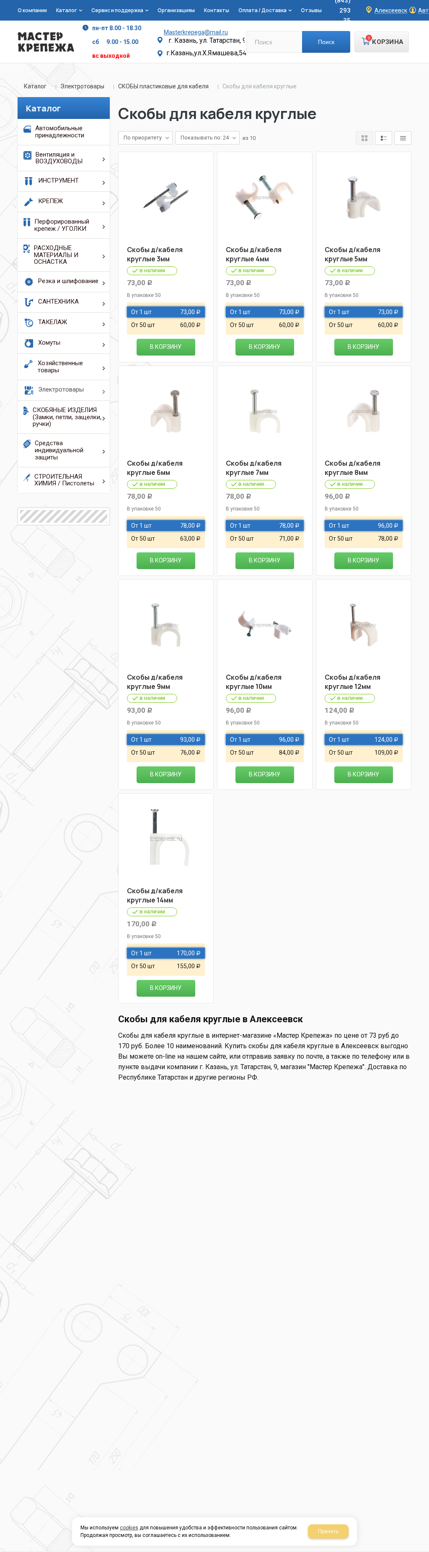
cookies (129, 1528)
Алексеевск (391, 11)
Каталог (35, 86)
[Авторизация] (425, 4)
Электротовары (82, 86)
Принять (328, 1531)
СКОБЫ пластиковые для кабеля (163, 86)
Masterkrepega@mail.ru (196, 32)
